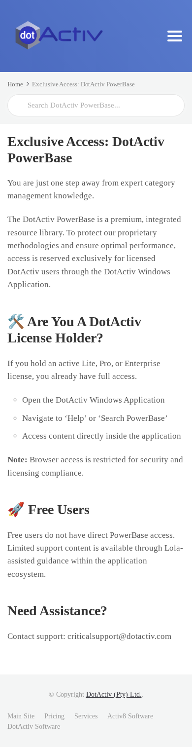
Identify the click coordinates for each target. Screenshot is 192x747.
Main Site (20, 716)
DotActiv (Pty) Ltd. (114, 694)
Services (85, 716)
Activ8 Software (130, 716)
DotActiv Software (33, 726)
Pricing (54, 716)
